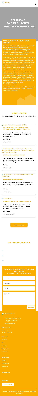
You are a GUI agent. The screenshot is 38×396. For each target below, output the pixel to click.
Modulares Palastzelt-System (14, 155)
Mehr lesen (6, 139)
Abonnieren (8, 384)
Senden (31, 307)
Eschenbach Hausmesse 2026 (13, 179)
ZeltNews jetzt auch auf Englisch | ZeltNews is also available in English (16, 128)
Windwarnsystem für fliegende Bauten (17, 201)
